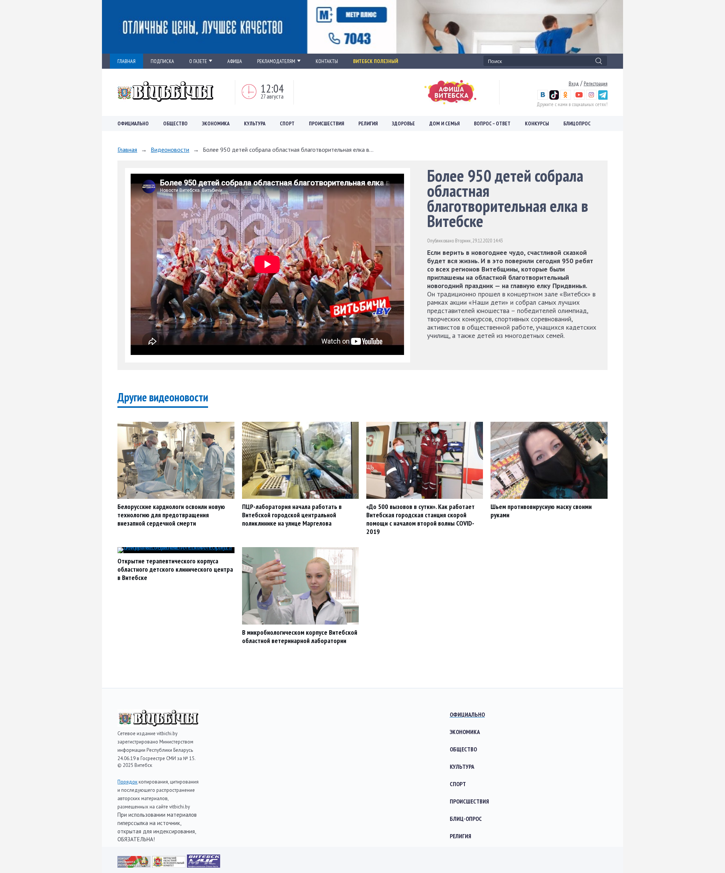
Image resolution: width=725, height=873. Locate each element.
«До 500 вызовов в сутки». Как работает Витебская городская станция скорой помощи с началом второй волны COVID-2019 (420, 519)
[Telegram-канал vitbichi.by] (603, 97)
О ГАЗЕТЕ (198, 61)
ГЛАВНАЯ (126, 61)
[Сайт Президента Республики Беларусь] (134, 865)
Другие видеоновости (162, 397)
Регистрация (596, 83)
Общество (175, 123)
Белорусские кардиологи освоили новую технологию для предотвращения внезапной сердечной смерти (171, 515)
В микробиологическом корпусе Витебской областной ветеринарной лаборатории (299, 636)
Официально (133, 123)
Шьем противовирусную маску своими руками (541, 510)
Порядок (127, 782)
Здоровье (403, 123)
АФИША (234, 61)
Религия (368, 123)
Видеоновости (170, 149)
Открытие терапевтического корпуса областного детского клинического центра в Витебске (175, 569)
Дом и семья (444, 123)
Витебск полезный (375, 61)
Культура (254, 123)
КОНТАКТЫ (327, 61)
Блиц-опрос (466, 818)
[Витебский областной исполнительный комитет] (169, 865)
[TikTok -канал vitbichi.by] (554, 97)
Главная (127, 149)
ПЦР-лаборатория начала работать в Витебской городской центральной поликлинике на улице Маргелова (292, 515)
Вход (574, 83)
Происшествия (326, 123)
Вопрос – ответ (492, 123)
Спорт (287, 123)
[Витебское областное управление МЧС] (203, 865)
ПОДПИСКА (162, 61)
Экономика (216, 123)
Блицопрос (577, 123)
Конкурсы (537, 123)
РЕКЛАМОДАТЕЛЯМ (276, 61)
